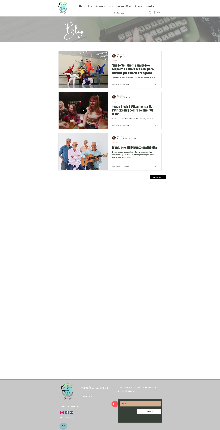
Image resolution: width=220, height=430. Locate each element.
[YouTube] (158, 12)
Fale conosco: (66, 417)
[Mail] (63, 426)
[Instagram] (150, 12)
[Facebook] (154, 12)
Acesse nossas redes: (70, 406)
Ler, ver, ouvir (117, 143)
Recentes (115, 61)
